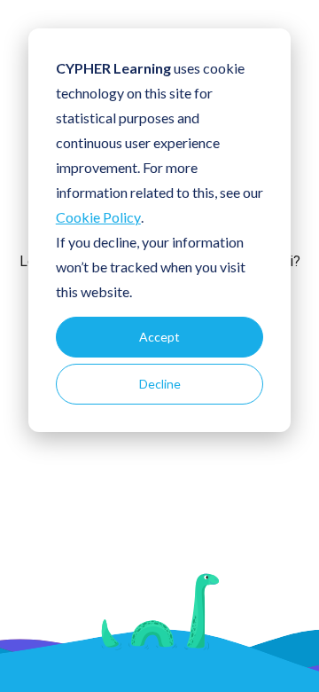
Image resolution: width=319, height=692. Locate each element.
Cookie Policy (98, 216)
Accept (159, 336)
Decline (160, 383)
